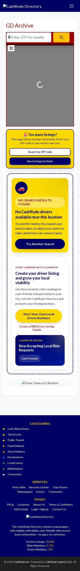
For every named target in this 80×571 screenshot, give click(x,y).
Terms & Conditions (61, 504)
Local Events (15, 463)
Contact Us (59, 509)
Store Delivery (16, 451)
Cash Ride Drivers (18, 428)
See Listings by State (40, 161)
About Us (39, 504)
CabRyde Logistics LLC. (59, 561)
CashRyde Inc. (22, 561)
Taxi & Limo (14, 434)
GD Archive (19, 25)
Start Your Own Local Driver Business (38, 316)
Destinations (15, 457)
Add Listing (21, 509)
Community (15, 474)
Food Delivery (16, 445)
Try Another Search (40, 244)
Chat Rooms (60, 487)
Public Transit (16, 440)
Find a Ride (18, 487)
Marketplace (15, 468)
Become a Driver (39, 487)
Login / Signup (40, 509)
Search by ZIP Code (40, 151)
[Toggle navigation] (71, 6)
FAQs (10, 504)
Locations (24, 504)
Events (40, 491)
